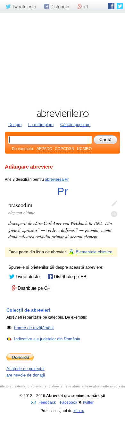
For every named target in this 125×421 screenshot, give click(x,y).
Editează (114, 204)
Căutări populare (75, 124)
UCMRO (84, 149)
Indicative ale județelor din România (47, 339)
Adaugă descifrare (114, 214)
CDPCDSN (64, 149)
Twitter (88, 402)
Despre (14, 124)
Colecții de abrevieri (28, 310)
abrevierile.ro (62, 113)
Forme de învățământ (34, 327)
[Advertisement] (62, 59)
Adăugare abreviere (29, 167)
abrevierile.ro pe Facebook (111, 6)
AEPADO (44, 149)
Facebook (68, 402)
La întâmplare (41, 124)
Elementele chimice (94, 252)
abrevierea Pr (57, 179)
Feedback (47, 402)
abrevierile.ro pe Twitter (120, 6)
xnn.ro (78, 411)
